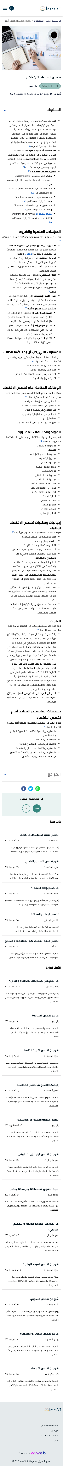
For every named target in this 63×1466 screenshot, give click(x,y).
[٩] (41, 440)
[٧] (26, 396)
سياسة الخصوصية (49, 1436)
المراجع (54, 774)
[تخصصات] (50, 8)
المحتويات (53, 110)
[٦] (26, 308)
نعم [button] (37, 808)
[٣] (29, 171)
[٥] (49, 291)
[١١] (45, 726)
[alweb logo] (38, 1453)
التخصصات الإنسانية (50, 86)
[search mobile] (11, 8)
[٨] (43, 440)
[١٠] (13, 532)
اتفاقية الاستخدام (49, 1426)
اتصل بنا (54, 1441)
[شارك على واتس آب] (37, 788)
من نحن (54, 1431)
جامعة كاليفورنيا (43, 214)
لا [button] (26, 808)
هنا (46, 184)
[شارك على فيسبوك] (23, 788)
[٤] (60, 240)
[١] (30, 145)
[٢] (24, 166)
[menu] (5, 8)
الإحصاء (28, 253)
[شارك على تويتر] (30, 788)
